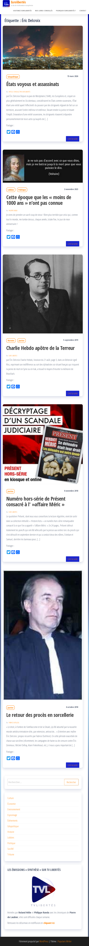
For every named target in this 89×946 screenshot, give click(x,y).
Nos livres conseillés (43, 10)
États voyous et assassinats (32, 84)
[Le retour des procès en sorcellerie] (43, 635)
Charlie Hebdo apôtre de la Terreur (40, 347)
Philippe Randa (13, 210)
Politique (22, 189)
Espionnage (12, 815)
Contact (82, 10)
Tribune (10, 854)
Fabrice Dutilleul (14, 722)
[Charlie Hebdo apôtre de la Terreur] (43, 293)
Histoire (11, 340)
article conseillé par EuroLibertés (19, 92)
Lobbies (11, 189)
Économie (11, 803)
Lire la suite (73, 138)
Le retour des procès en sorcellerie (40, 714)
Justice (21, 340)
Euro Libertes (13, 356)
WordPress (43, 941)
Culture (10, 798)
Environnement (13, 809)
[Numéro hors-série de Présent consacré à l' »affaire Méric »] (43, 444)
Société (10, 848)
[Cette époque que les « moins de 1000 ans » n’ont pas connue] (43, 165)
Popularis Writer (65, 941)
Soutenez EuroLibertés (22, 10)
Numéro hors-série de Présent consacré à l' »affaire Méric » (35, 501)
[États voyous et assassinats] (43, 47)
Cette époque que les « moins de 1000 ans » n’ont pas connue (38, 200)
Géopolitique (13, 76)
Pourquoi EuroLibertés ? (66, 10)
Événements (12, 820)
